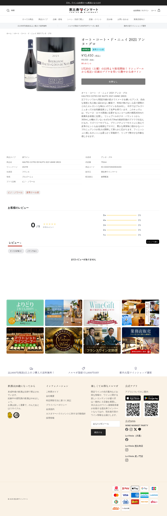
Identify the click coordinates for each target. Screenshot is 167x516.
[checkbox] (32, 251)
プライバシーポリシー (56, 405)
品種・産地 (57, 19)
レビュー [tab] (15, 242)
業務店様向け (139, 19)
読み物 (109, 19)
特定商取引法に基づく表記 (58, 400)
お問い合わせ (123, 19)
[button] (122, 215)
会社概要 (50, 396)
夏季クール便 (32, 192)
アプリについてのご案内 (136, 391)
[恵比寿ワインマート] (83, 10)
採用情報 (50, 418)
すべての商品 (27, 19)
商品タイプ (43, 19)
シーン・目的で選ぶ (75, 19)
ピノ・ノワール (15, 192)
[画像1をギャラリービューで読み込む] (49, 64)
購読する (98, 432)
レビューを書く (152, 242)
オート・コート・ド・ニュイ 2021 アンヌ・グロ (32, 33)
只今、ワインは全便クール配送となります (83, 3)
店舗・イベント (95, 19)
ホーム (9, 33)
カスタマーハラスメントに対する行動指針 (66, 413)
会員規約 (50, 409)
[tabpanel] (83, 268)
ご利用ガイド (52, 391)
